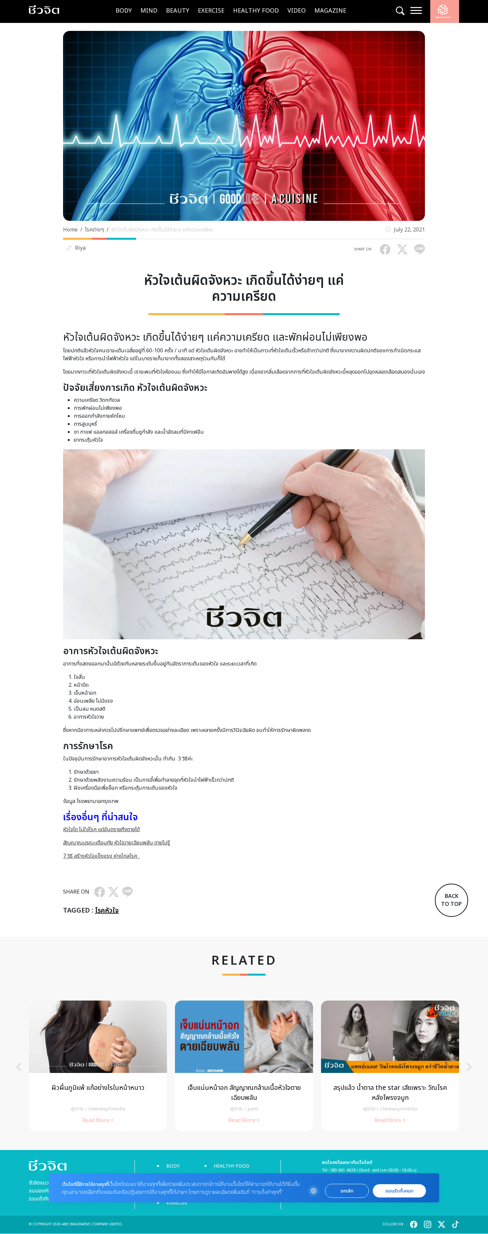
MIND (148, 10)
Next (469, 1067)
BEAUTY (177, 10)
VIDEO (296, 10)
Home (70, 230)
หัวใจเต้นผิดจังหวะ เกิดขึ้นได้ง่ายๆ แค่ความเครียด (162, 230)
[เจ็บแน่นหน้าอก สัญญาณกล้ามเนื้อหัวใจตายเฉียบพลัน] (244, 1066)
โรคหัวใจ (107, 911)
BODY (124, 10)
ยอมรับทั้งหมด (399, 1191)
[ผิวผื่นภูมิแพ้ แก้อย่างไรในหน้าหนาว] (98, 1066)
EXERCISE (211, 10)
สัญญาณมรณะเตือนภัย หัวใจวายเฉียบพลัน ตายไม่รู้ (116, 843)
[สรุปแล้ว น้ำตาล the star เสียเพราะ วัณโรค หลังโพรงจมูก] (390, 1066)
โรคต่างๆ (94, 230)
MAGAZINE (330, 10)
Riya (80, 248)
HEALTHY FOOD (256, 10)
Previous (19, 1067)
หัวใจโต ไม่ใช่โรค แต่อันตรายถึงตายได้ (101, 830)
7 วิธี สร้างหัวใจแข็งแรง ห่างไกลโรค (101, 856)
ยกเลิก (347, 1191)
